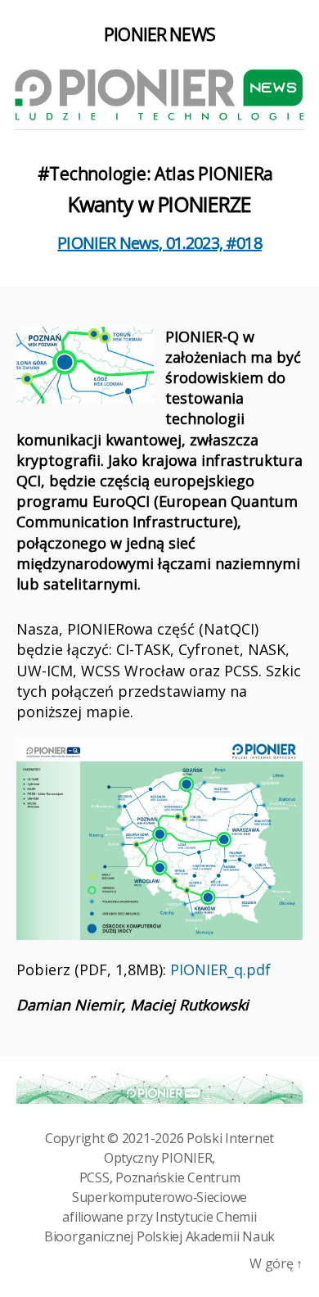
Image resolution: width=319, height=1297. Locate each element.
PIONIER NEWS (159, 34)
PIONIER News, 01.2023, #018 (159, 243)
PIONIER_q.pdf (220, 969)
